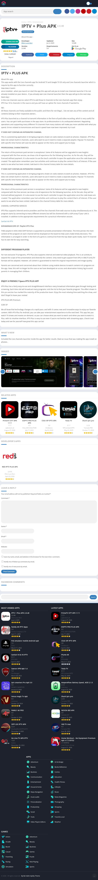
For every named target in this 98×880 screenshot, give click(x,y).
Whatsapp (83, 55)
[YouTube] (83, 11)
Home (24, 22)
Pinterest (56, 55)
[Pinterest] (89, 11)
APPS (29, 22)
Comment (5, 498)
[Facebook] (67, 11)
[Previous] (2, 371)
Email (3, 536)
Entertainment (38, 22)
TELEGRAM (12, 47)
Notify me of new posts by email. (15, 566)
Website (4, 547)
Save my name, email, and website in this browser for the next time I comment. (32, 557)
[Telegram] (94, 11)
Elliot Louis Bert (27, 43)
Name (4, 526)
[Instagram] (78, 11)
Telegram (70, 55)
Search (93, 597)
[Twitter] (72, 11)
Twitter (42, 55)
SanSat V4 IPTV (7, 221)
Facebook (29, 55)
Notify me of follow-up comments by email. (19, 562)
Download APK (12, 42)
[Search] (57, 11)
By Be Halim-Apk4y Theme (30, 876)
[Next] (95, 371)
